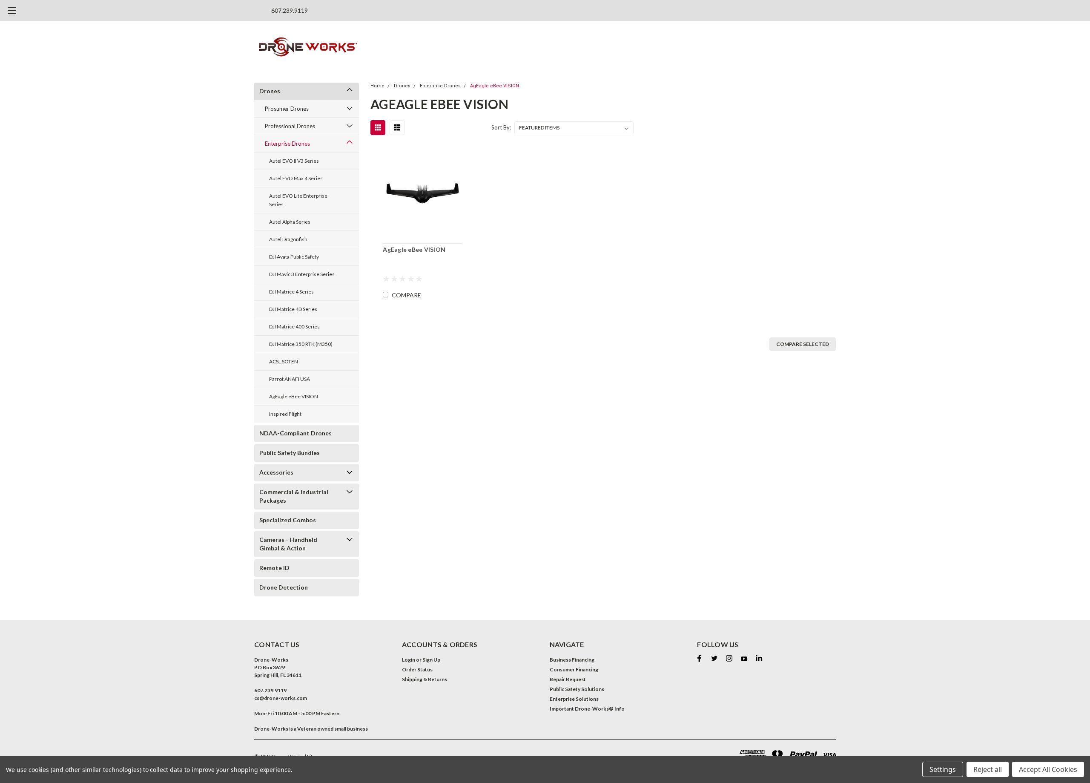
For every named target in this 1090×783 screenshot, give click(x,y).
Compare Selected (802, 344)
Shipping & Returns (424, 679)
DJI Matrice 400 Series (294, 326)
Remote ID (274, 567)
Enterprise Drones (287, 143)
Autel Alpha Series (289, 222)
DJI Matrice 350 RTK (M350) (301, 344)
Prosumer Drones (287, 108)
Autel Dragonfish (288, 239)
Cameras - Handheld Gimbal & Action (288, 544)
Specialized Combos (287, 520)
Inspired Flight (285, 414)
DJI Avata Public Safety (294, 256)
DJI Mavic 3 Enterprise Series (302, 274)
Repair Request (568, 679)
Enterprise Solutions (574, 699)
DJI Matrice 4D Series (293, 309)
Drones (269, 91)
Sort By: (501, 127)
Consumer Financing (574, 669)
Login (408, 659)
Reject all (987, 769)
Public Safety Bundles (289, 452)
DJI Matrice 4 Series (291, 291)
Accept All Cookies (1048, 769)
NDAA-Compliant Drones (295, 433)
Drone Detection (283, 587)
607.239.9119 (289, 10)
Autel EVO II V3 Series (294, 161)
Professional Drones (290, 126)
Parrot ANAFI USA (289, 379)
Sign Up (431, 659)
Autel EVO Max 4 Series (296, 178)
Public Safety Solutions (577, 689)
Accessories (276, 472)
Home (377, 86)
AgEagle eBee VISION (293, 396)
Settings (942, 769)
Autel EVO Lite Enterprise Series (298, 200)
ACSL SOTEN (283, 361)
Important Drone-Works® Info (587, 708)
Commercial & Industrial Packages (293, 496)
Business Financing (572, 659)
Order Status (417, 669)
